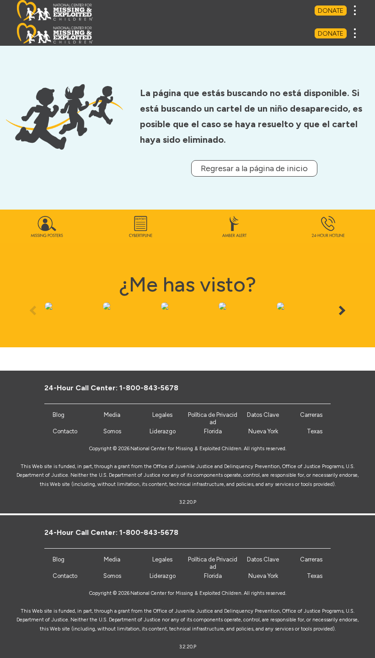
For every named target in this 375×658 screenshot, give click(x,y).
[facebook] (266, 532)
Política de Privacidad (212, 563)
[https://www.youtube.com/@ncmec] (296, 532)
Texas (314, 575)
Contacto (65, 575)
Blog (58, 559)
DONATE (330, 11)
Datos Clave (263, 559)
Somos (112, 575)
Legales (162, 559)
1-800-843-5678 (148, 532)
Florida (213, 575)
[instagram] (311, 532)
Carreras (311, 559)
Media (112, 559)
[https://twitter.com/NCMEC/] (281, 532)
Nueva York (263, 575)
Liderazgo (163, 575)
